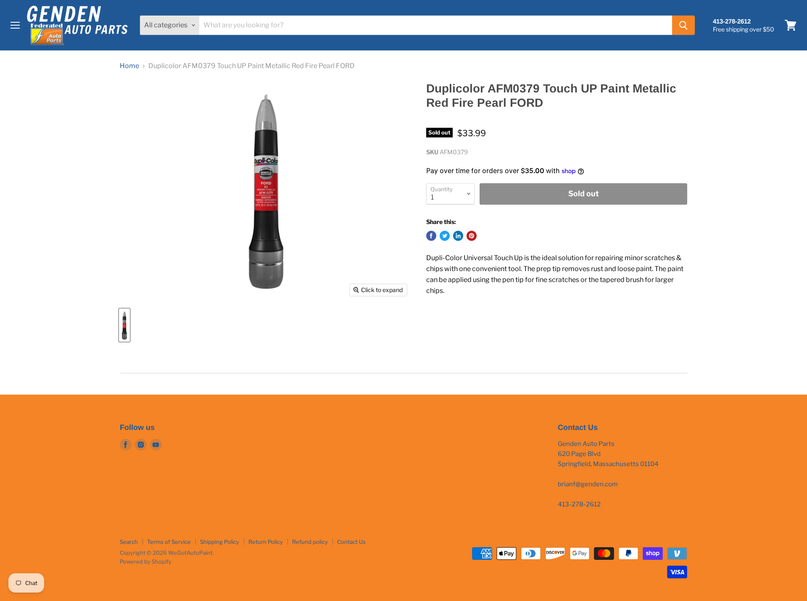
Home (129, 66)
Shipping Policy (219, 541)
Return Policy (265, 541)
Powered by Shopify (145, 561)
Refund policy (310, 541)
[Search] (683, 25)
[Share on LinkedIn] (458, 236)
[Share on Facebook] (431, 236)
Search (129, 541)
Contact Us (351, 541)
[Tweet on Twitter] (445, 236)
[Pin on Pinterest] (472, 236)
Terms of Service (169, 541)
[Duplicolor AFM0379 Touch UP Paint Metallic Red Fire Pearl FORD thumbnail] (124, 325)
